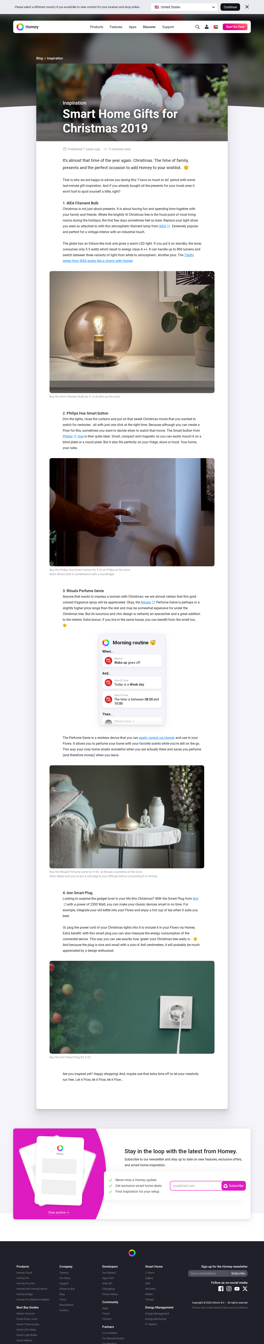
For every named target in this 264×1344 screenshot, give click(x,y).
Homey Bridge (24, 1294)
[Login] (206, 27)
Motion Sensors (25, 1313)
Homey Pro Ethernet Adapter (32, 1299)
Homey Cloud (24, 1272)
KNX (147, 1283)
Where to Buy (67, 1288)
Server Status (110, 1294)
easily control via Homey (157, 738)
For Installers (110, 1333)
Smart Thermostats (27, 1324)
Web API (107, 1283)
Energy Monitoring (155, 1318)
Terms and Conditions (235, 1307)
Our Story (64, 1278)
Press (62, 1299)
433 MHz (150, 1288)
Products (96, 27)
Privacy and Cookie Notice (206, 1307)
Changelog (108, 1288)
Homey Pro (22, 1278)
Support (168, 27)
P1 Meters (151, 1324)
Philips (68, 436)
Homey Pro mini (25, 1283)
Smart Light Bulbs (26, 1335)
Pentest (106, 1318)
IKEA (162, 226)
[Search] (197, 27)
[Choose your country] (215, 27)
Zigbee (149, 1278)
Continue (230, 7)
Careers (63, 1272)
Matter (149, 1294)
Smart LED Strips (26, 1329)
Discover (149, 27)
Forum (106, 1313)
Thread (149, 1299)
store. (117, 396)
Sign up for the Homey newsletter (224, 1266)
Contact (63, 1310)
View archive (57, 1212)
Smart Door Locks (27, 1318)
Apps (132, 27)
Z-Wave (149, 1272)
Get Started (109, 1272)
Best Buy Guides (27, 1307)
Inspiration (55, 58)
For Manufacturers (113, 1338)
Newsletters (66, 1304)
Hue (80, 436)
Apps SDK (108, 1278)
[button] (184, 7)
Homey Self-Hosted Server (31, 1288)
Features (116, 27)
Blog (39, 58)
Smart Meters (24, 1340)
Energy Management (157, 1313)
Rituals (146, 602)
